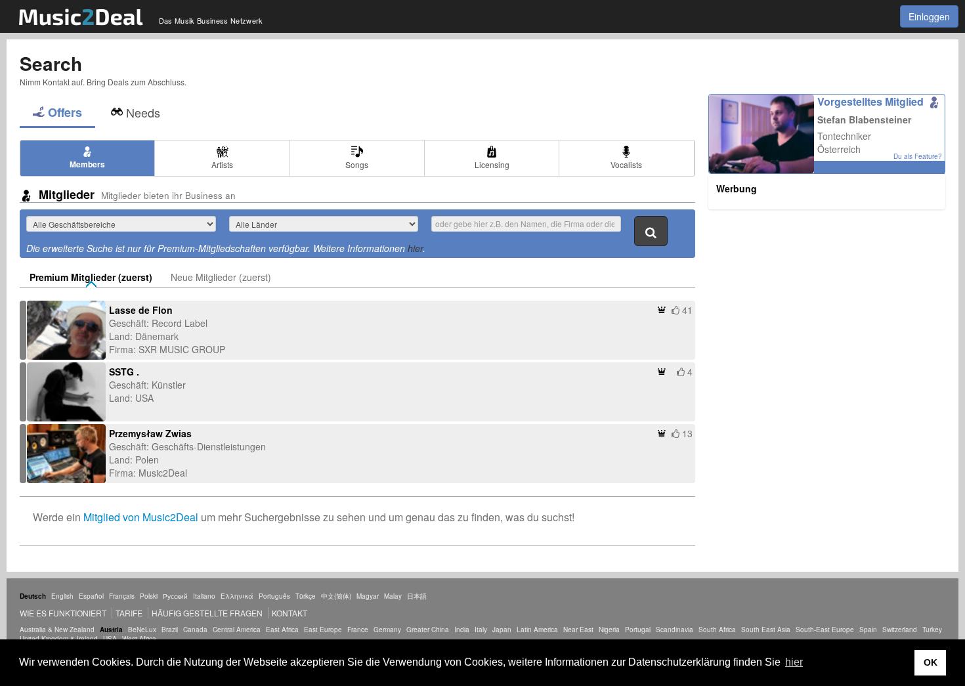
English (62, 596)
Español (91, 596)
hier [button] (794, 662)
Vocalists (626, 164)
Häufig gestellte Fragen (207, 612)
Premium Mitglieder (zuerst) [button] (91, 277)
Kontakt (289, 612)
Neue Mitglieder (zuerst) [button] (221, 277)
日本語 (417, 596)
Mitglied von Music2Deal (140, 517)
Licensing (492, 164)
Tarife (130, 612)
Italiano (204, 596)
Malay (393, 596)
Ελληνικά (237, 596)
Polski (149, 596)
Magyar (367, 596)
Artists (222, 164)
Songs (356, 164)
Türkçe (305, 596)
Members (87, 164)
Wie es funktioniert (63, 612)
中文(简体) (336, 596)
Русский (175, 596)
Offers (65, 112)
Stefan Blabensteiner (864, 119)
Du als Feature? (917, 156)
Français (122, 596)
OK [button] (930, 662)
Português (274, 596)
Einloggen (929, 16)
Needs (143, 112)
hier (415, 248)
